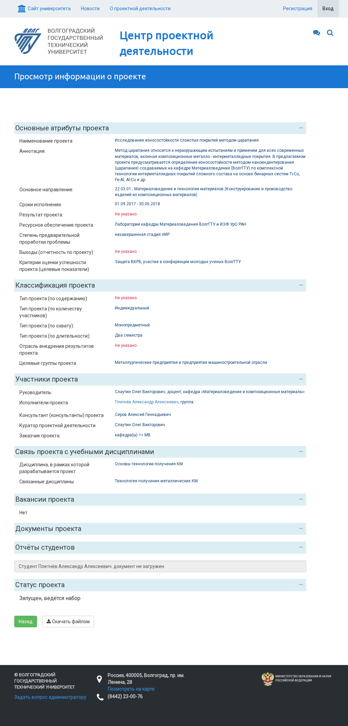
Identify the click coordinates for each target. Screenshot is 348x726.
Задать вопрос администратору (50, 697)
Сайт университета (49, 8)
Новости (90, 8)
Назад (26, 621)
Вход (328, 8)
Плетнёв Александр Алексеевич (146, 402)
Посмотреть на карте (131, 689)
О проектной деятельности (140, 8)
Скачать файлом (70, 621)
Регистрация (297, 8)
